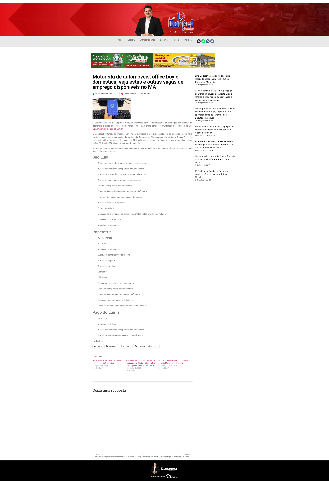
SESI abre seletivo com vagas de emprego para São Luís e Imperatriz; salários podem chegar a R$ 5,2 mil (140, 363)
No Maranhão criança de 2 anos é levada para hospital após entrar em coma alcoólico (215, 159)
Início (120, 40)
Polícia (176, 40)
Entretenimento (147, 40)
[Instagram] (199, 41)
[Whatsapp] (203, 41)
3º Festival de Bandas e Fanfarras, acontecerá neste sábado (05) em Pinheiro (211, 174)
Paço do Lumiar (116, 129)
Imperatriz (102, 129)
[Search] (212, 41)
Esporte (164, 40)
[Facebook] (208, 41)
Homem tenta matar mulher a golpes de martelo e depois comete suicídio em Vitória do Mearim (214, 129)
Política (188, 40)
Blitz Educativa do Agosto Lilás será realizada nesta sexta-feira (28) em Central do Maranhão (212, 79)
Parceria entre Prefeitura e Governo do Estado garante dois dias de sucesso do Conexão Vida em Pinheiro (214, 144)
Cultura (131, 40)
